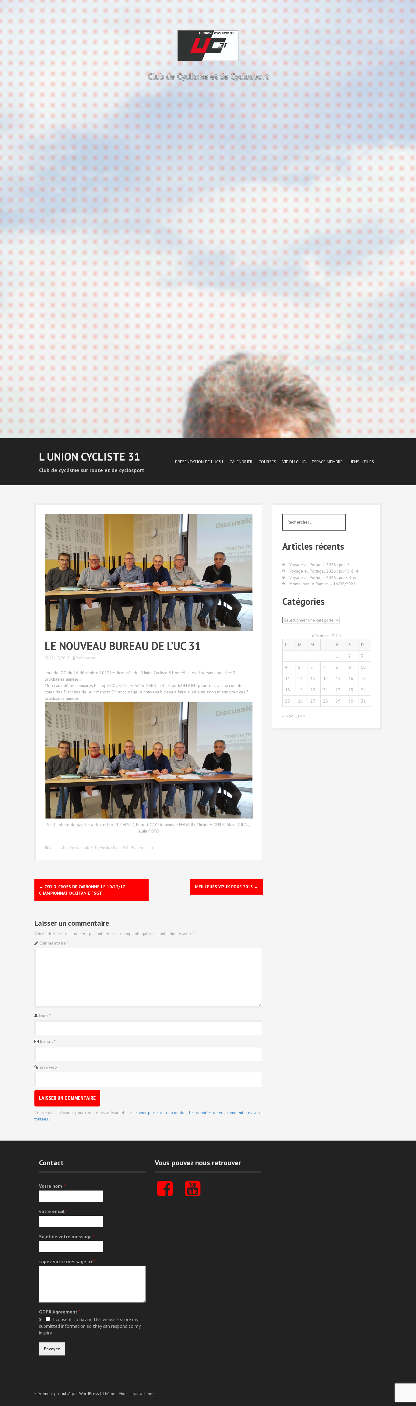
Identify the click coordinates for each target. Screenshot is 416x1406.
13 (312, 678)
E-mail (47, 1041)
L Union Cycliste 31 (89, 456)
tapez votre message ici (67, 1261)
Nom (45, 1015)
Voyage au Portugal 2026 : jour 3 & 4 (323, 571)
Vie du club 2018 (114, 847)
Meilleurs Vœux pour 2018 (226, 886)
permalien (144, 847)
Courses (267, 462)
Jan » (300, 716)
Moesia (125, 1393)
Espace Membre (327, 462)
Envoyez (52, 1349)
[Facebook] (165, 1193)
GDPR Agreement (59, 1312)
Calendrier (241, 462)
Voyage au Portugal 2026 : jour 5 (319, 564)
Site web (48, 1067)
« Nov (287, 716)
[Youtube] (192, 1193)
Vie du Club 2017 (84, 847)
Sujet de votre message (67, 1236)
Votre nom (52, 1186)
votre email (53, 1211)
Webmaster (85, 658)
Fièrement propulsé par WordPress (66, 1393)
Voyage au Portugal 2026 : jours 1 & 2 (324, 577)
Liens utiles (361, 462)
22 (338, 689)
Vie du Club (294, 462)
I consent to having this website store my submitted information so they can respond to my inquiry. (89, 1326)
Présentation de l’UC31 (199, 462)
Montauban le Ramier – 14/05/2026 (322, 584)
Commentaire (54, 943)
